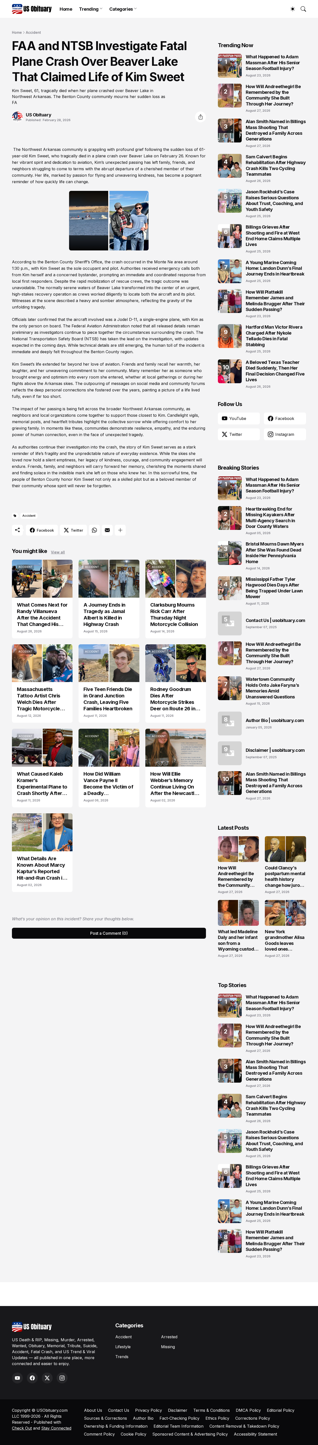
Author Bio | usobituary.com (275, 720)
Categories (121, 9)
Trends (121, 1356)
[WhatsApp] (94, 530)
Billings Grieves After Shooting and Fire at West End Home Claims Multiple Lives (273, 235)
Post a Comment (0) (109, 933)
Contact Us (118, 1410)
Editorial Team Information (178, 1426)
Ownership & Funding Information (116, 1426)
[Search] (301, 9)
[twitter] (47, 1378)
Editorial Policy (280, 1410)
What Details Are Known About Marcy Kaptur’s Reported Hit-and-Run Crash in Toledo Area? (41, 868)
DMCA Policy (248, 1410)
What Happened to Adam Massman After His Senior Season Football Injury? (273, 62)
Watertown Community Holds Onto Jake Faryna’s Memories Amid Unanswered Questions (272, 688)
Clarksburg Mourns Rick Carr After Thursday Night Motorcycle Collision (174, 614)
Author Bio (143, 1418)
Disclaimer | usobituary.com (275, 750)
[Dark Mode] (290, 9)
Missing (168, 1346)
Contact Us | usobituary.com (275, 620)
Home (66, 9)
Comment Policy (99, 1434)
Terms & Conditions (211, 1410)
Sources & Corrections (105, 1418)
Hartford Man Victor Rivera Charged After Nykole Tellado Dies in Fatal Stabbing (274, 335)
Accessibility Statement (255, 1434)
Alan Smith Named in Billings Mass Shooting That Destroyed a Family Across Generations (276, 130)
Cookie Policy (133, 1434)
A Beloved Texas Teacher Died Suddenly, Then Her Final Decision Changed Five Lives (275, 371)
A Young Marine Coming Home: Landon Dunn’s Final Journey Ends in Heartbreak (275, 268)
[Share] (200, 116)
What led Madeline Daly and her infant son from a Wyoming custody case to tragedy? (237, 940)
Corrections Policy (252, 1418)
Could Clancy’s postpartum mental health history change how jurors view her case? (285, 876)
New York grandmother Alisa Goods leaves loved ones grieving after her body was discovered (284, 940)
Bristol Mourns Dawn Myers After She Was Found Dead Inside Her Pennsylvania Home (275, 552)
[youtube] (17, 1378)
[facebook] (32, 1378)
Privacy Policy (148, 1410)
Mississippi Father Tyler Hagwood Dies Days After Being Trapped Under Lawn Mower (274, 588)
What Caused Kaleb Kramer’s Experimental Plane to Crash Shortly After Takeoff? (42, 783)
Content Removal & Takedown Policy (244, 1426)
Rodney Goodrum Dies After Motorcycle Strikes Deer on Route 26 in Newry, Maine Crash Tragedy (173, 699)
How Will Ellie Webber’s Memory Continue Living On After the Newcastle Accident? (173, 783)
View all (58, 552)
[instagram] (62, 1378)
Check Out (22, 1428)
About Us (93, 1410)
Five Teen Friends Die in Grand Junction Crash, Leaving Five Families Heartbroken (107, 699)
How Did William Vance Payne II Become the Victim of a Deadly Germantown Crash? (108, 783)
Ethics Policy (217, 1418)
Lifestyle (123, 1346)
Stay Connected (56, 1428)
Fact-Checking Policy (179, 1418)
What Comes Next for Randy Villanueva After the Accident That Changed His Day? (42, 614)
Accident (33, 32)
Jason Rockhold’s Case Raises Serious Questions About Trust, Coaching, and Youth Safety (274, 200)
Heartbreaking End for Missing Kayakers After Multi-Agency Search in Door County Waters (270, 517)
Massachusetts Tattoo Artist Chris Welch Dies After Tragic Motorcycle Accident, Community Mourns (42, 699)
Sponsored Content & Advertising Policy (190, 1434)
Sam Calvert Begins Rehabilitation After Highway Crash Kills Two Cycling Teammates (276, 165)
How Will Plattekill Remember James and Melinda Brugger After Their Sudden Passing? (275, 300)
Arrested (169, 1336)
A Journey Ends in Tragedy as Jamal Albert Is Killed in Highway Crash (104, 614)
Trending (88, 9)
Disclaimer (177, 1410)
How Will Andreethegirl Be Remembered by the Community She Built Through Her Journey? (273, 95)
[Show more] (120, 530)
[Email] (107, 530)
